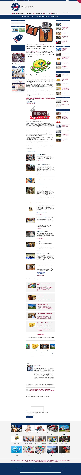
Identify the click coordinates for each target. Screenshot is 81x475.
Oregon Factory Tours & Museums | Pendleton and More (41, 389)
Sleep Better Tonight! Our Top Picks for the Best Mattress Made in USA (65, 100)
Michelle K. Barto (37, 365)
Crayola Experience (29, 76)
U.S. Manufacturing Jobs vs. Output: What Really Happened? (65, 28)
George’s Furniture (40, 177)
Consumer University (63, 466)
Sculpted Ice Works (40, 231)
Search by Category (48, 465)
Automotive (16, 432)
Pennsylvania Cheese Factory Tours (43, 294)
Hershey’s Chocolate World (30, 123)
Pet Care (28, 453)
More (57, 461)
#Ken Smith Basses (40, 198)
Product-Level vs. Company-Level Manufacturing (64, 24)
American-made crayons (39, 87)
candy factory (33, 51)
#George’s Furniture (40, 183)
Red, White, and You (63, 467)
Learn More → (29, 101)
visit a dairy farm (38, 51)
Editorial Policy (33, 466)
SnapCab (38, 241)
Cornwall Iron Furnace (41, 164)
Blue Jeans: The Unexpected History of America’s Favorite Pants (65, 63)
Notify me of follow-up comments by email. (33, 413)
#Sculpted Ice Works (40, 238)
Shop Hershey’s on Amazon (31, 151)
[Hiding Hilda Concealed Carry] (22, 30)
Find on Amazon (48, 466)
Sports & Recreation (52, 453)
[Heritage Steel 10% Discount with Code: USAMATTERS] (18, 66)
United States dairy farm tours (46, 307)
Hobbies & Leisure (28, 443)
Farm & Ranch (64, 432)
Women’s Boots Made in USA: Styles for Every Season (65, 139)
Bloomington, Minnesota (50, 98)
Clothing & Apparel (23, 460)
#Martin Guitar (39, 214)
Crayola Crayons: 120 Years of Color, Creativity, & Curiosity (65, 58)
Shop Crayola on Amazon (31, 102)
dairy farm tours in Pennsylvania (47, 308)
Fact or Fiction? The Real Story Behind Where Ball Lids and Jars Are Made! (65, 84)
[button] (54, 342)
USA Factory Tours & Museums (33, 384)
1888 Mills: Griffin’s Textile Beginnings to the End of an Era (65, 54)
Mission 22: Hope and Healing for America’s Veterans (65, 37)
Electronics (28, 460)
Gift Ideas (54, 461)
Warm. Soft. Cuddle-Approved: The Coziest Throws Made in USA (65, 117)
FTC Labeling (33, 467)
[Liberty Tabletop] (18, 53)
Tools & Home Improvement (64, 454)
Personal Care (17, 453)
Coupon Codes (48, 467)
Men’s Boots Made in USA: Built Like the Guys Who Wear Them (65, 135)
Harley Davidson (40, 154)
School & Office (40, 453)
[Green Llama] (15, 30)
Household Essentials (52, 443)
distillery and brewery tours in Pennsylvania (44, 318)
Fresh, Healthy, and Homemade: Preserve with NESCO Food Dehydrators (65, 88)
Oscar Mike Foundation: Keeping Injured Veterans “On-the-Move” (65, 32)
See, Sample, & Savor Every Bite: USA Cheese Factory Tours (50, 351)
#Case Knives (41, 275)
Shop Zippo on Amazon (41, 272)
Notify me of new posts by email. (31, 415)
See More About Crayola (31, 103)
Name (27, 407)
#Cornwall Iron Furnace (41, 174)
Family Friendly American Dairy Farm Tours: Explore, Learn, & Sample (40, 352)
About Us (33, 464)
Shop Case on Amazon (41, 273)
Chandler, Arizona (40, 98)
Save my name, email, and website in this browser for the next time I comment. (38, 412)
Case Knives (44, 384)
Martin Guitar (39, 202)
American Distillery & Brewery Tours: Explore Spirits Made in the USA (30, 352)
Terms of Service (33, 468)
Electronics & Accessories (52, 432)
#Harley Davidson (40, 160)
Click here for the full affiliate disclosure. (43, 44)
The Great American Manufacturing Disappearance (64, 49)
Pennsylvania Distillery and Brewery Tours (44, 313)
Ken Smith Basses (40, 187)
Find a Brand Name (48, 464)
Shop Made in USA (62, 464)
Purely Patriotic (63, 468)
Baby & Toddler (29, 432)
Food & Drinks (17, 443)
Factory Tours (63, 469)
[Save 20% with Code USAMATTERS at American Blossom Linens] (18, 80)
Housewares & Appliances (40, 443)
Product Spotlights (63, 465)
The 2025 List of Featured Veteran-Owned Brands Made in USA (65, 41)
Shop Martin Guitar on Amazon (42, 212)
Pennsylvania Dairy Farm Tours (42, 304)
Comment (27, 398)
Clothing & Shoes (40, 432)
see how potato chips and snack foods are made (45, 50)
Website (27, 410)
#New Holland (39, 228)
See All (17, 434)
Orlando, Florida (29, 98)
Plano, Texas (34, 98)
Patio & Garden (64, 443)
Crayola (27, 385)
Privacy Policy (33, 469)
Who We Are (33, 465)
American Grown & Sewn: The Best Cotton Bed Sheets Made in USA (65, 105)
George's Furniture (32, 385)
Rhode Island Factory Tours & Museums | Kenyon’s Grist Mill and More (42, 390)
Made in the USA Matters (41, 286)
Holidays (50, 461)
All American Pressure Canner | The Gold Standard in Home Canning (65, 93)
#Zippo (38, 275)
